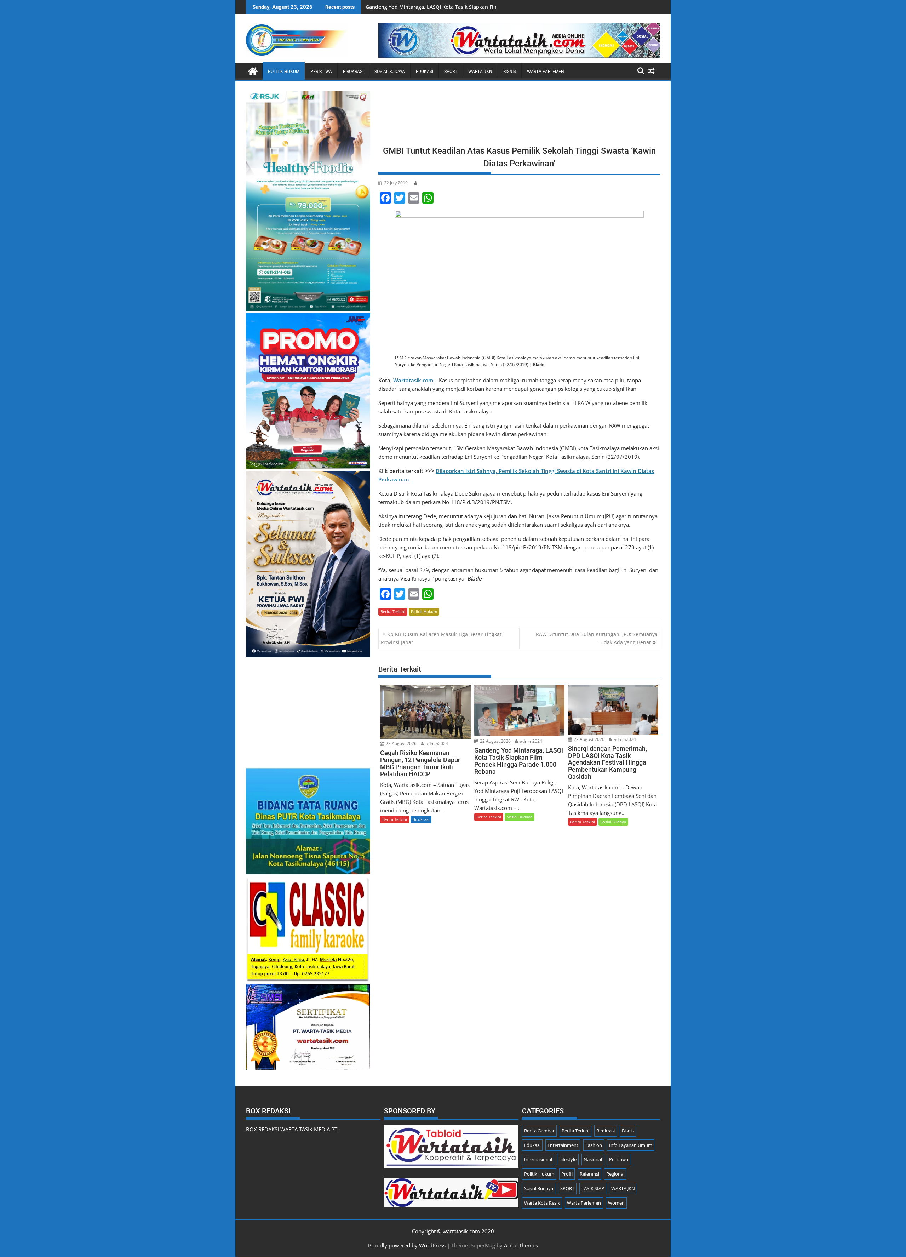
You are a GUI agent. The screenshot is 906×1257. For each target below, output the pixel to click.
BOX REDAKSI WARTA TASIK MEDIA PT (291, 1129)
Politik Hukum (283, 71)
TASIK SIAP (592, 1188)
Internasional (538, 1159)
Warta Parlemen (545, 71)
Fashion (593, 1145)
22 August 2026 (495, 741)
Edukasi (424, 71)
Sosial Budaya (389, 71)
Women (616, 1203)
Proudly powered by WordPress (407, 1245)
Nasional (593, 1159)
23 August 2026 (401, 744)
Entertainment (562, 1145)
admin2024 (436, 744)
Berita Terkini (392, 611)
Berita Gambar (539, 1130)
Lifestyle (568, 1159)
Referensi (589, 1174)
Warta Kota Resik (542, 1203)
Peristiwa (321, 71)
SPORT (450, 71)
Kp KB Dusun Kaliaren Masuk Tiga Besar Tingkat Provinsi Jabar (441, 638)
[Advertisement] (519, 115)
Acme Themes (521, 1245)
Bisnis (509, 71)
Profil (567, 1174)
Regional (615, 1174)
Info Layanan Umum (630, 1145)
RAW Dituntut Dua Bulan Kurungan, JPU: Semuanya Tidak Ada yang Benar (597, 638)
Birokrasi (353, 71)
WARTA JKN (480, 71)
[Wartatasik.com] (252, 70)
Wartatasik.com (413, 380)
